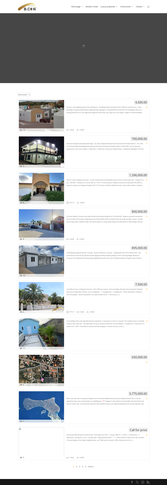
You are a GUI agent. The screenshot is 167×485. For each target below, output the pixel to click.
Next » (91, 466)
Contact (139, 7)
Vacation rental (92, 7)
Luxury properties (108, 7)
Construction (125, 7)
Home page (75, 7)
